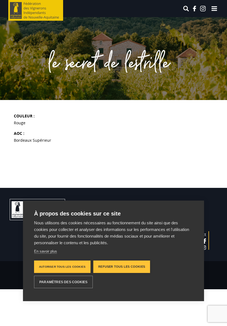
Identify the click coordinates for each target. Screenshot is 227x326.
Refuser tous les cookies (121, 266)
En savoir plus (45, 251)
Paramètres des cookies (63, 282)
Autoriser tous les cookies (62, 266)
